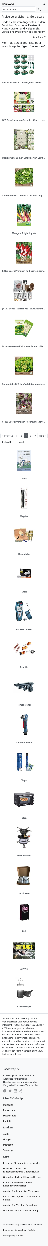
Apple (6, 1133)
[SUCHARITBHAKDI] (24, 611)
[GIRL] (24, 913)
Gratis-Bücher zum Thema (20, 1210)
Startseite (8, 1104)
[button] (44, 3)
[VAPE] (24, 762)
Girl (24, 931)
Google (7, 1139)
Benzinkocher (24, 855)
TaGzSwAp (8, 4)
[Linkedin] (15, 1090)
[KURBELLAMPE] (24, 988)
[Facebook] (4, 1090)
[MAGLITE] (24, 498)
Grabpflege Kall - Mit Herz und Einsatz (22, 1177)
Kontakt (7, 1121)
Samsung (8, 1150)
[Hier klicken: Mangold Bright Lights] (24, 215)
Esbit (24, 591)
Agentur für (21, 1191)
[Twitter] (10, 1090)
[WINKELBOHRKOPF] (24, 724)
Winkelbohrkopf (24, 742)
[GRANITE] (24, 649)
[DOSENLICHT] (24, 536)
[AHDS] (24, 460)
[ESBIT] (24, 573)
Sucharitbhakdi (24, 629)
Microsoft (8, 1144)
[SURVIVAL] (24, 950)
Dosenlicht (24, 554)
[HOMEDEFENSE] (24, 687)
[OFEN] (24, 800)
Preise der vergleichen (22, 1163)
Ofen (24, 817)
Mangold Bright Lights (24, 233)
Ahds (24, 478)
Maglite (24, 516)
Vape (24, 780)
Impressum (9, 1110)
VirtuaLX (19, 1235)
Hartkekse (24, 893)
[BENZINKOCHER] (24, 837)
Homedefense (24, 704)
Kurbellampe (24, 1006)
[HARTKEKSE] (24, 875)
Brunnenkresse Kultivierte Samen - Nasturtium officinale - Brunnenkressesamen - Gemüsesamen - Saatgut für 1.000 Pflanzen (24, 346)
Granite (24, 667)
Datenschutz (9, 1115)
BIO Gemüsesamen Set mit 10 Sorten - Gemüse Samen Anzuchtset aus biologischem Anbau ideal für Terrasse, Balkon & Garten (24, 120)
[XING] (20, 1090)
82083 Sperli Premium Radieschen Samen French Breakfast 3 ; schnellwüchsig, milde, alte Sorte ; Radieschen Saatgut (24, 270)
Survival (24, 968)
